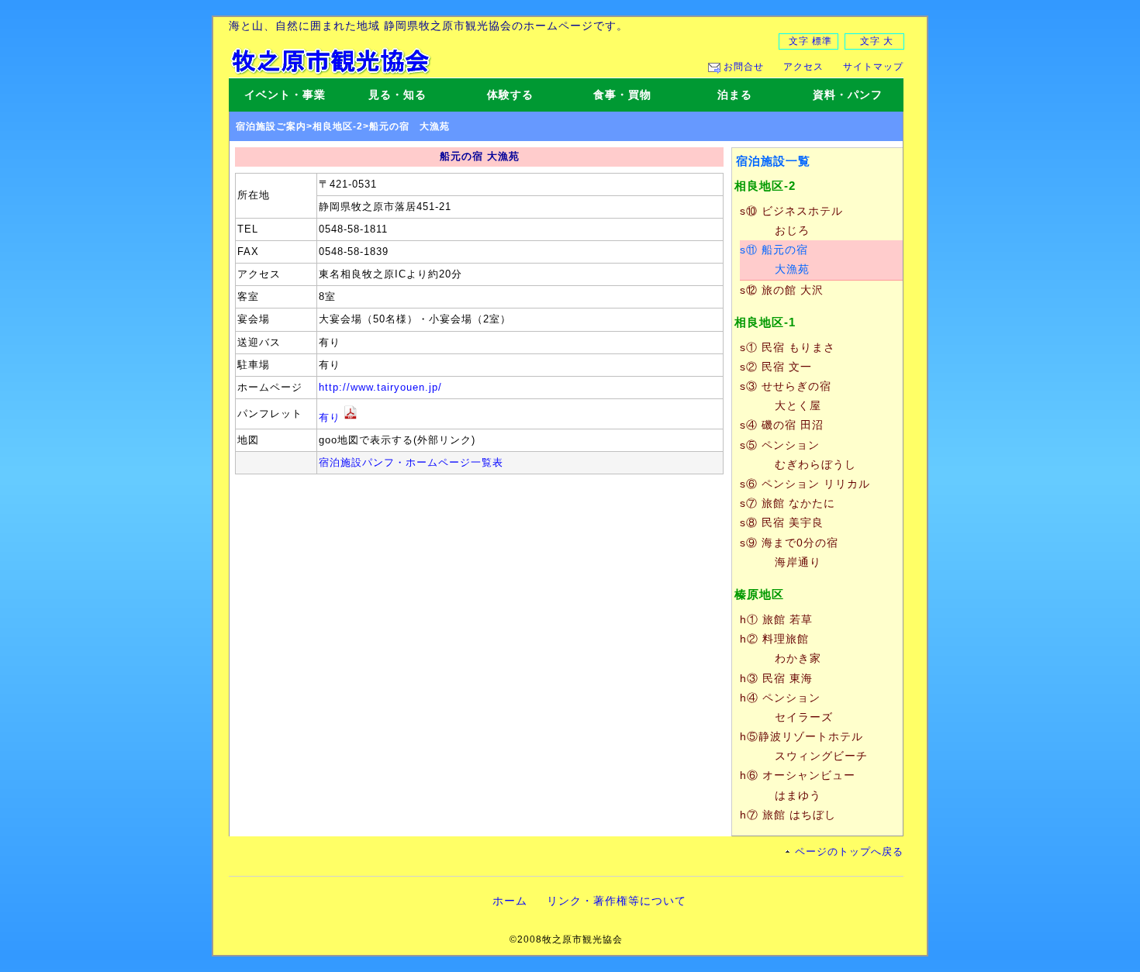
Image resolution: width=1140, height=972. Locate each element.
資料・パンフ (848, 94)
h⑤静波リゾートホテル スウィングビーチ (804, 746)
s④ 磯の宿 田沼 (782, 425)
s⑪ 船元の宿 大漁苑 (775, 259)
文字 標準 (810, 41)
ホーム (509, 900)
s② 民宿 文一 (776, 366)
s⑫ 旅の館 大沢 (782, 290)
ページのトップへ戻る (849, 851)
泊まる (734, 94)
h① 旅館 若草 (776, 619)
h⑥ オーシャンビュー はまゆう (797, 785)
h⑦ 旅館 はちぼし (788, 814)
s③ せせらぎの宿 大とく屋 (785, 396)
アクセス (803, 66)
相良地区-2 (338, 126)
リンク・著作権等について (616, 900)
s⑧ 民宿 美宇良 (782, 522)
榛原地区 (759, 594)
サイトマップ (873, 66)
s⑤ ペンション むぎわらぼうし (798, 454)
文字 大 (876, 41)
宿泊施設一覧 (773, 160)
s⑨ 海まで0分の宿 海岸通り (789, 552)
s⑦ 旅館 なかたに (787, 503)
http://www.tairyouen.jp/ (380, 387)
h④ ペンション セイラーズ (786, 707)
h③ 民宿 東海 (776, 678)
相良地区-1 (765, 322)
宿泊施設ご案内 (271, 126)
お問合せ (744, 66)
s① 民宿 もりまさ (787, 347)
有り (329, 417)
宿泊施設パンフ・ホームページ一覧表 (411, 462)
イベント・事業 (285, 94)
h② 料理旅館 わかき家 (780, 648)
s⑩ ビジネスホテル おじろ (791, 220)
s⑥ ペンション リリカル (805, 483)
